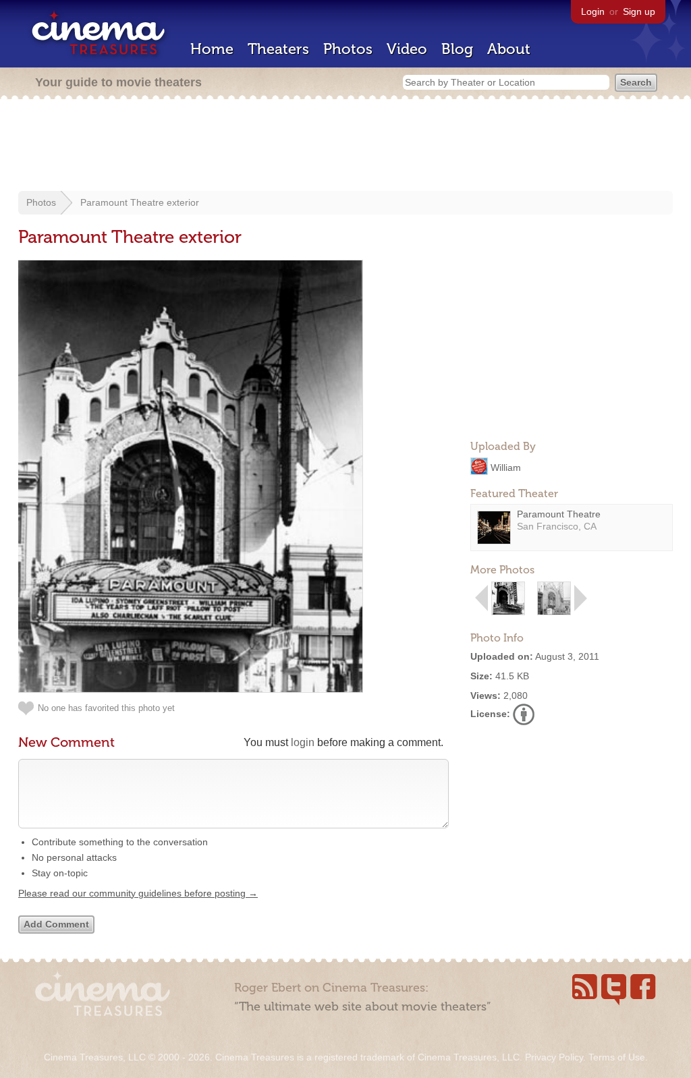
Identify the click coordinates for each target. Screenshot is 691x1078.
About (508, 49)
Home (211, 49)
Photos (347, 49)
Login (593, 11)
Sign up (639, 11)
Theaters (278, 49)
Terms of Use (616, 1057)
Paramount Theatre (559, 514)
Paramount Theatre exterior (139, 202)
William (506, 466)
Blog (457, 49)
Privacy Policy (554, 1057)
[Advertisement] (345, 146)
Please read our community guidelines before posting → (138, 893)
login (302, 742)
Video (407, 49)
